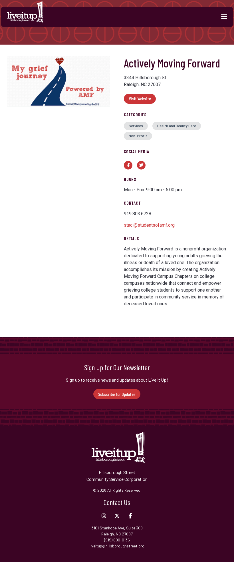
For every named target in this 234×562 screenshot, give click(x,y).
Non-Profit (138, 135)
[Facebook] (130, 516)
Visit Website (140, 98)
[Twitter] (117, 516)
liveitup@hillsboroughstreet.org (117, 545)
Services (136, 125)
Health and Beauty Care (176, 125)
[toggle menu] (224, 17)
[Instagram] (104, 516)
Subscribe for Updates (117, 394)
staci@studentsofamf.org (149, 225)
